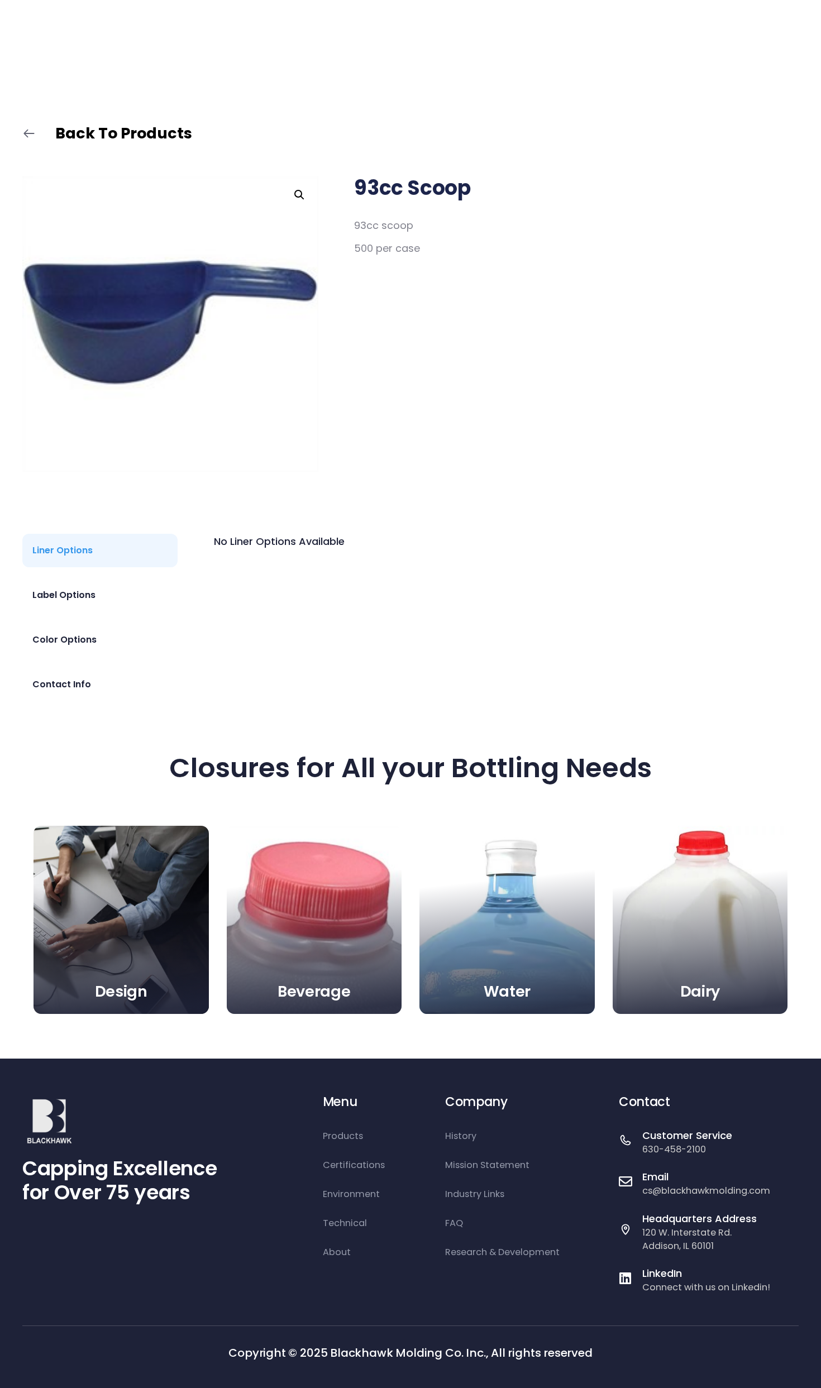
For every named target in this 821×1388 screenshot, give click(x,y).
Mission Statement (487, 1165)
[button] (299, 195)
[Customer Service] (625, 1140)
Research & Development (502, 1252)
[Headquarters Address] (625, 1229)
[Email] (625, 1181)
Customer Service (687, 1135)
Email (655, 1177)
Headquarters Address (699, 1219)
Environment (351, 1194)
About (337, 1252)
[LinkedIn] (625, 1278)
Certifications (354, 1165)
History (460, 1135)
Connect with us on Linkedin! (706, 1287)
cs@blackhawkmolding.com (706, 1190)
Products (343, 1135)
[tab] (100, 550)
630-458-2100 (674, 1149)
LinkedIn (662, 1273)
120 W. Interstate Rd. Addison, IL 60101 (687, 1239)
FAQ (454, 1223)
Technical (345, 1223)
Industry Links (474, 1194)
